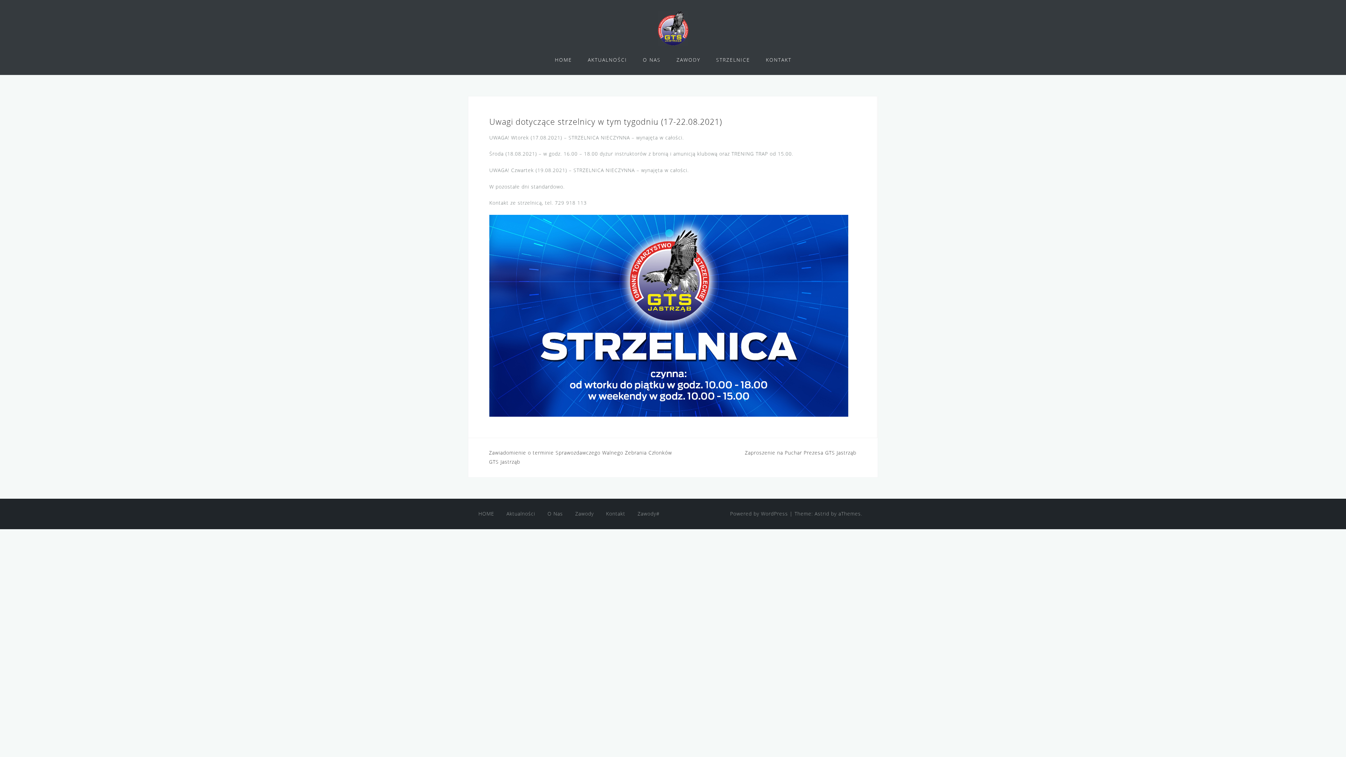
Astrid (822, 513)
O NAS (652, 59)
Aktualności (521, 513)
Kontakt (615, 513)
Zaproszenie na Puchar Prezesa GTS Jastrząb (800, 452)
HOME (563, 59)
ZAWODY (688, 59)
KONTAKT (778, 59)
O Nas (555, 513)
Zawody (584, 513)
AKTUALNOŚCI (607, 59)
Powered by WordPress (759, 513)
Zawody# (649, 513)
